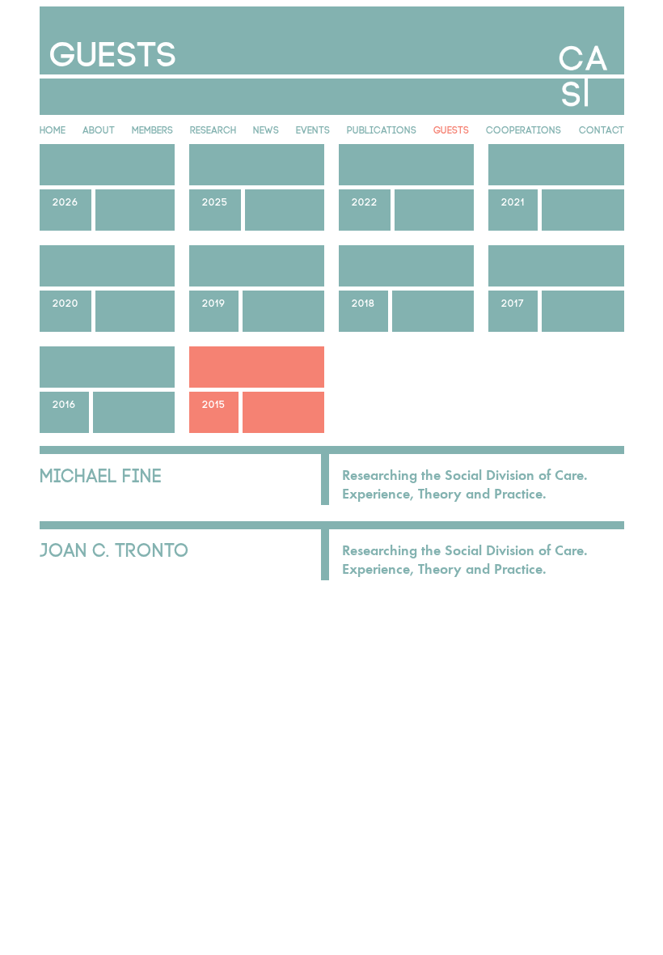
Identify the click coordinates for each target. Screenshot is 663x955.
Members (152, 129)
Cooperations (523, 129)
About (98, 129)
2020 (65, 302)
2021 (513, 201)
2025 (215, 201)
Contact (601, 129)
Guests (451, 129)
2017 (513, 302)
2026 (65, 201)
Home (52, 129)
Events (313, 129)
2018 (363, 302)
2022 (365, 201)
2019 (214, 302)
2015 (214, 403)
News (266, 129)
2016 (64, 403)
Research (213, 129)
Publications (381, 129)
